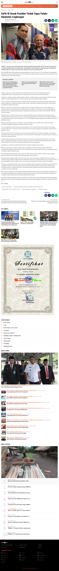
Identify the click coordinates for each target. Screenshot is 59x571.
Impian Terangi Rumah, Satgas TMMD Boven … (19, 522)
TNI (8, 479)
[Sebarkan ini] (45, 20)
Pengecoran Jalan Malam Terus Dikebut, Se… (19, 516)
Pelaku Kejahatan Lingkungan (29, 189)
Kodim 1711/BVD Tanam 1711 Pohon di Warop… (19, 510)
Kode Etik (3, 547)
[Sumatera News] (29, 2)
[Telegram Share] (52, 20)
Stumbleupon (42, 555)
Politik (21, 420)
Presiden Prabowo (42, 189)
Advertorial (9, 420)
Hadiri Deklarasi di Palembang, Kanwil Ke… (17, 439)
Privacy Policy (23, 545)
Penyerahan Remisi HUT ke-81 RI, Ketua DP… (17, 392)
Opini (8, 425)
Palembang (11, 425)
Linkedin (23, 560)
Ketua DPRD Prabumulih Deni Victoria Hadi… (17, 403)
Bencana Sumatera (7, 186)
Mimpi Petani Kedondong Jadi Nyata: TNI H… (18, 481)
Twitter (23, 553)
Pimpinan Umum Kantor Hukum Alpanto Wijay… (18, 427)
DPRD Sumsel (7, 322)
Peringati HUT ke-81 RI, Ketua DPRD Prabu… (17, 409)
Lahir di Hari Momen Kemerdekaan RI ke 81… (12, 387)
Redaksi (40, 545)
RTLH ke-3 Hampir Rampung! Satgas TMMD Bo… (19, 487)
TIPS (27, 425)
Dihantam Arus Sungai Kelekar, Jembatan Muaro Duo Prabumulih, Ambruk (44, 201)
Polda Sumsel (7, 338)
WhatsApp (5, 555)
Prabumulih (6, 385)
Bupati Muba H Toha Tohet (11, 327)
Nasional (11, 396)
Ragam (15, 425)
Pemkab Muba (7, 341)
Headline (12, 414)
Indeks (39, 547)
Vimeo (4, 560)
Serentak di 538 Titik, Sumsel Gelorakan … (17, 433)
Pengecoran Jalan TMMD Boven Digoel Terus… (19, 498)
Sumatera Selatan (21, 385)
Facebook (5, 553)
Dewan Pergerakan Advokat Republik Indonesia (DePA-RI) (28, 186)
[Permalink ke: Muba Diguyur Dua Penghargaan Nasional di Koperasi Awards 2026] (10, 234)
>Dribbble (41, 557)
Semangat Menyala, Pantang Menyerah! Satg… (19, 492)
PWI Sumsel (6, 343)
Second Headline (13, 385)
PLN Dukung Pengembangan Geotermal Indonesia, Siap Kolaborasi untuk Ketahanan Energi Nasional (10, 224)
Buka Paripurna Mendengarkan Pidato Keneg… (18, 421)
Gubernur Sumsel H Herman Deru (12, 335)
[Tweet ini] (49, 20)
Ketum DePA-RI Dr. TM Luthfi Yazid (11, 189)
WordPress (5, 557)
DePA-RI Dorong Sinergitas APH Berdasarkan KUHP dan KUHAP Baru (29, 83)
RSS (4, 562)
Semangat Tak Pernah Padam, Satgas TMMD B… (19, 504)
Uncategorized (13, 509)
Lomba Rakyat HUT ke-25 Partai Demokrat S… (18, 415)
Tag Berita (6, 330)
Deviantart (41, 560)
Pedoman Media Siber (6, 545)
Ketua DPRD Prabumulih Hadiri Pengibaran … (17, 398)
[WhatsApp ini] (56, 20)
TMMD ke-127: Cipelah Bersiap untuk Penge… (19, 534)
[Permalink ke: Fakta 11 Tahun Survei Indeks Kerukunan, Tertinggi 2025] (29, 216)
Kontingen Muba (8, 346)
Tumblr (22, 555)
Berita (8, 414)
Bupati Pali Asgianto (9, 333)
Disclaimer (22, 547)
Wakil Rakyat (28, 385)
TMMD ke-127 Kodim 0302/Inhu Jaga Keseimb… (19, 528)
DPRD (5, 325)
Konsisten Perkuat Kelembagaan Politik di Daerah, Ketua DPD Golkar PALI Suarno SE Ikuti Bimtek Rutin (14, 201)
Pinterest (41, 553)
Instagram (23, 557)
